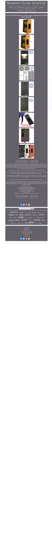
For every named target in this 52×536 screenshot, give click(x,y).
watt (26, 223)
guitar (31, 222)
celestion (37, 220)
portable (34, 212)
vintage (11, 215)
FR (27, 236)
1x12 (42, 217)
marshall (40, 223)
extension (15, 217)
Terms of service (26, 234)
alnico (42, 212)
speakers (28, 215)
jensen (16, 223)
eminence (30, 217)
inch (36, 223)
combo (21, 217)
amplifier (14, 212)
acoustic (21, 212)
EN (25, 236)
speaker (24, 220)
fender (17, 220)
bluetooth (31, 220)
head (12, 223)
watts (19, 223)
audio (43, 220)
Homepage (26, 227)
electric (35, 215)
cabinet (42, 214)
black (21, 215)
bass (16, 215)
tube (38, 217)
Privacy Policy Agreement (26, 232)
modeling (11, 220)
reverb (22, 223)
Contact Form (26, 229)
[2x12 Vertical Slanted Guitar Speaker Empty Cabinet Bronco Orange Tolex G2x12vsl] (26, 26)
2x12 (26, 212)
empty (29, 212)
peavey (38, 212)
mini (11, 217)
